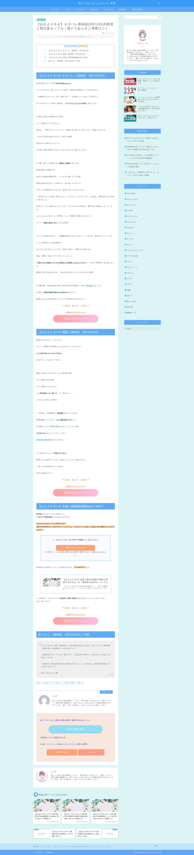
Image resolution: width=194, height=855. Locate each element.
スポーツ (130, 273)
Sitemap (94, 9)
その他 (129, 210)
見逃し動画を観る (75, 729)
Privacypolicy (39, 852)
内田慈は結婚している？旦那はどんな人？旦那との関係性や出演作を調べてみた (143, 148)
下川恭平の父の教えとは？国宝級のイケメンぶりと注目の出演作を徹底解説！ (143, 156)
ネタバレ (60, 682)
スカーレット (132, 267)
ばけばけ (130, 227)
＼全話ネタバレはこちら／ (75, 312)
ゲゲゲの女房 (132, 256)
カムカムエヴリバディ (136, 250)
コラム (129, 262)
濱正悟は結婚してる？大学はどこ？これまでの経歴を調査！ (143, 165)
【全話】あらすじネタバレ (75, 319)
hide (83, 46)
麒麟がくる (131, 313)
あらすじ (41, 682)
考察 (81, 682)
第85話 (67, 306)
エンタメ (56, 9)
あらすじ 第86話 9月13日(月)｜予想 (64, 61)
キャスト (91, 752)
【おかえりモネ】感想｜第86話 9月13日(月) (66, 54)
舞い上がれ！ (132, 301)
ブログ (129, 284)
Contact (81, 9)
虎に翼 (129, 307)
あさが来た (131, 193)
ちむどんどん (132, 216)
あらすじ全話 (62, 752)
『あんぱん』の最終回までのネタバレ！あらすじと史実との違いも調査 (143, 173)
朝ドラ (74, 682)
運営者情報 (137, 9)
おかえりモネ (41, 19)
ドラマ (68, 9)
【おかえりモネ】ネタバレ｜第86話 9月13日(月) (68, 51)
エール (129, 245)
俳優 (129, 290)
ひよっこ (130, 233)
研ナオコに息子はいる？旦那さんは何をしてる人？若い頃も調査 (143, 139)
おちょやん (131, 205)
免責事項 (123, 9)
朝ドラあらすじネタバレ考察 (97, 3)
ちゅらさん (131, 222)
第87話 (83, 306)
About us (108, 9)
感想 (67, 682)
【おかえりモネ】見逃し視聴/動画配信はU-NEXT (68, 57)
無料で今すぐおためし (75, 548)
